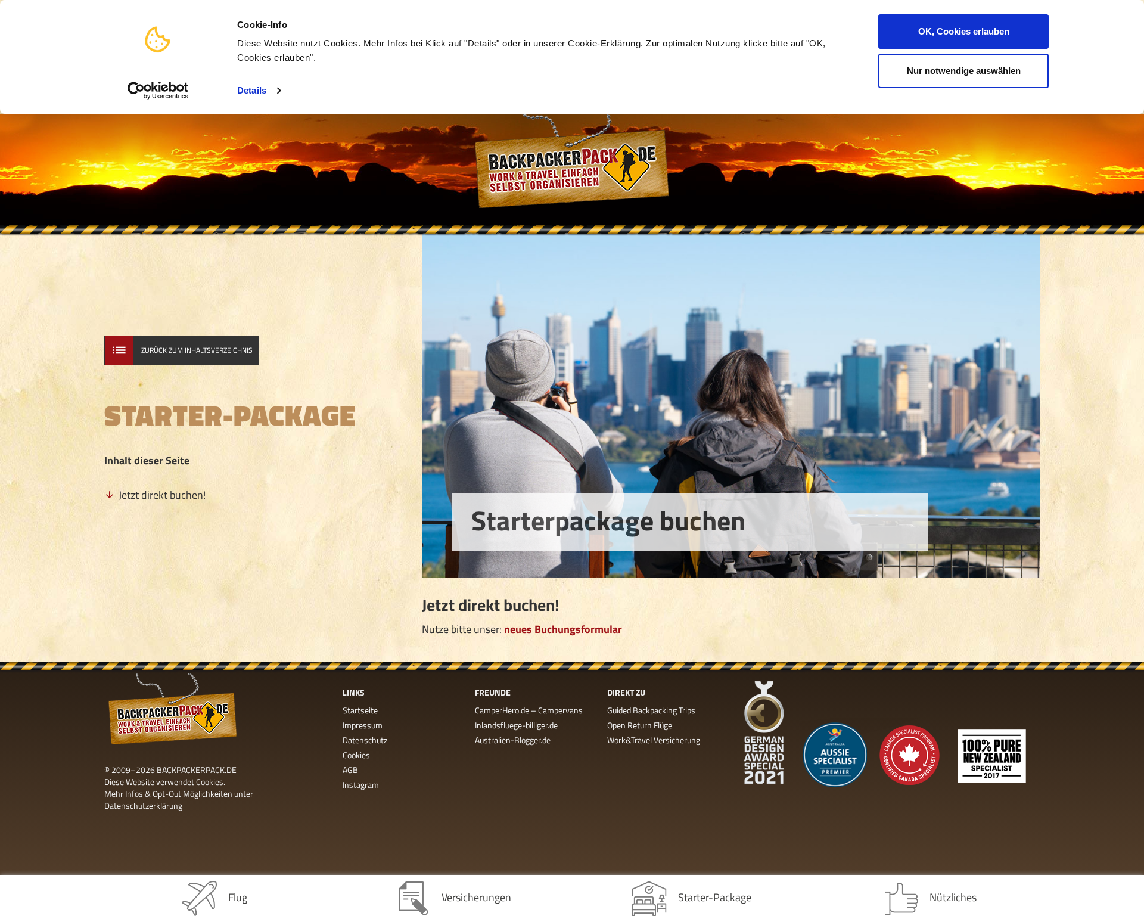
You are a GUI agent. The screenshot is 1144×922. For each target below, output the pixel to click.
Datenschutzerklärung (143, 805)
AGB (350, 769)
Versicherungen (476, 897)
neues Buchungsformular (563, 629)
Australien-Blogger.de (513, 740)
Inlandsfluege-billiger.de (516, 725)
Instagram (361, 784)
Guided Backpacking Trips (651, 710)
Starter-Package (714, 897)
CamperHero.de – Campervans (529, 710)
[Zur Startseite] (572, 169)
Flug (237, 897)
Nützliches (953, 897)
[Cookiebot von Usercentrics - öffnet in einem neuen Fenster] (158, 91)
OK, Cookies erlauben (963, 31)
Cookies (356, 755)
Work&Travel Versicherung (653, 740)
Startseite (360, 710)
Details (251, 90)
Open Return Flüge (639, 725)
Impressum (363, 725)
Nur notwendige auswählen (964, 71)
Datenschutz (365, 740)
